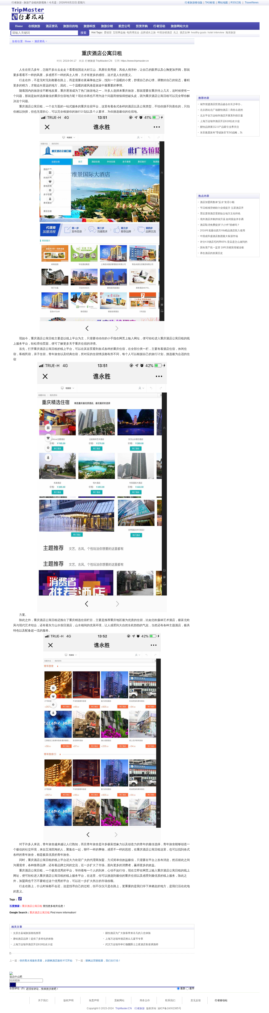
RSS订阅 (236, 2)
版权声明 (68, 1000)
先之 (175, 32)
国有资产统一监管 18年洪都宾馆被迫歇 (222, 247)
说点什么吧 (15, 976)
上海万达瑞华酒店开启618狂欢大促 (33, 944)
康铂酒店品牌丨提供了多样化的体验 (33, 938)
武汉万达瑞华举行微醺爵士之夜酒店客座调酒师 (131, 944)
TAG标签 (210, 2)
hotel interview (216, 32)
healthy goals (198, 32)
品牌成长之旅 (148, 32)
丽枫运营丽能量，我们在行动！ (103, 960)
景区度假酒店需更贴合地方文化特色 (220, 213)
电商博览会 (133, 32)
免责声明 (94, 1000)
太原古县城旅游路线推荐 (27, 933)
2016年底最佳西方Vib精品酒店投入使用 (222, 230)
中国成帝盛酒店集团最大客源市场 (219, 236)
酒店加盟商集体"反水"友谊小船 (217, 202)
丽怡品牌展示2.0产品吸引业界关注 (219, 126)
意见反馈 (196, 1000)
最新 (182, 988)
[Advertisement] (232, 14)
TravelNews (251, 2)
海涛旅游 (230, 32)
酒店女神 (185, 32)
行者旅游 (139, 1008)
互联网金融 (119, 32)
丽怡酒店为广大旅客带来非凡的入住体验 (128, 933)
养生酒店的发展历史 (211, 253)
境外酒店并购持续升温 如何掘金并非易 (222, 219)
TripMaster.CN (123, 1008)
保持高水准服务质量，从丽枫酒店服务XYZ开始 (46, 960)
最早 (191, 988)
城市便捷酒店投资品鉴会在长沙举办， (221, 104)
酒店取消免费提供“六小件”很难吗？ (220, 224)
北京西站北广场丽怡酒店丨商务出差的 (221, 109)
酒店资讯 (39, 41)
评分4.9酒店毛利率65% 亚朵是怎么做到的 (223, 241)
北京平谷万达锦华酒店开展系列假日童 (221, 115)
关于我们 (43, 1000)
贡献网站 (119, 1000)
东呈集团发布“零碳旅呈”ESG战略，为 (221, 132)
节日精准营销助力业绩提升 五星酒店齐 (222, 207)
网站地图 (223, 2)
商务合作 (145, 1000)
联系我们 (170, 1000)
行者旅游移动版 (193, 2)
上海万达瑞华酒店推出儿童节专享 (124, 938)
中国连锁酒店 (164, 32)
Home (28, 41)
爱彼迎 (108, 32)
